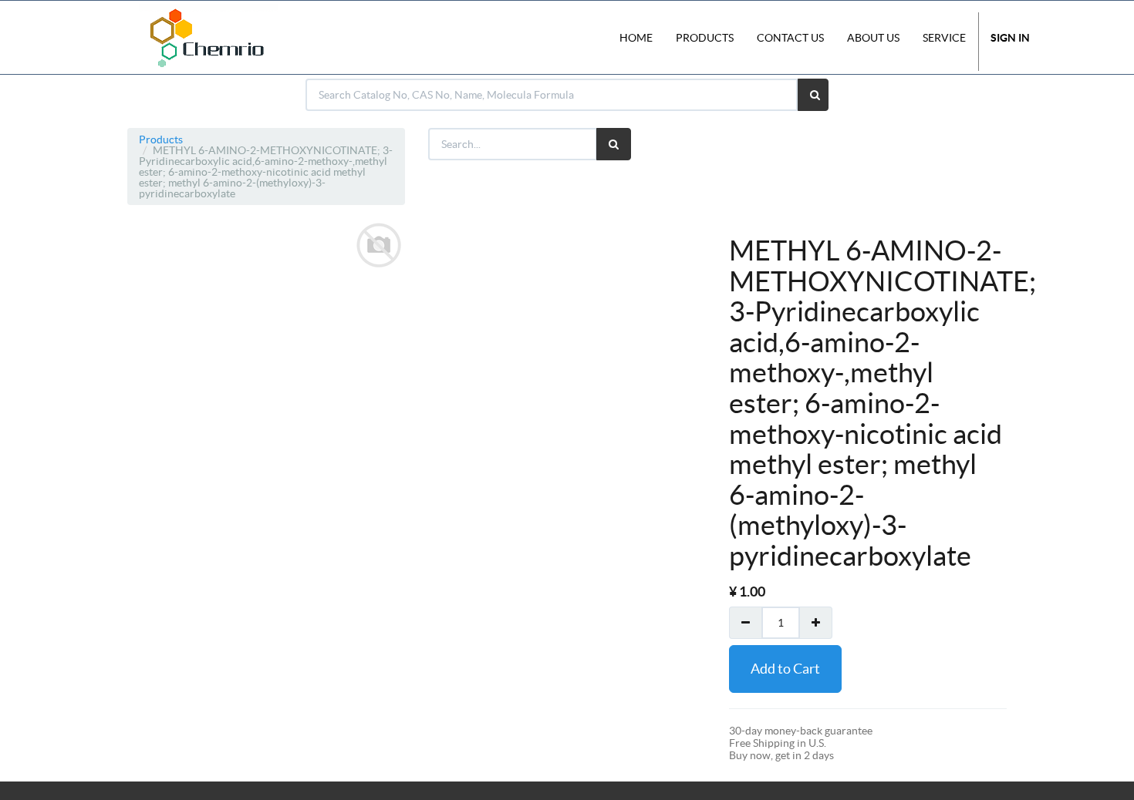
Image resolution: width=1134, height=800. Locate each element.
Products (161, 139)
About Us (873, 38)
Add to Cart (785, 669)
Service (944, 38)
